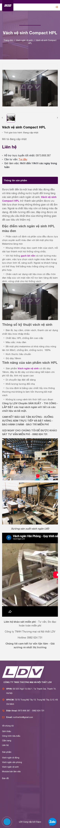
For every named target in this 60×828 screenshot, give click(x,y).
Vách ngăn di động (10, 758)
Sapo (38, 822)
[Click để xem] (30, 88)
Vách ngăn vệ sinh (28, 368)
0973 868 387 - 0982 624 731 (31, 711)
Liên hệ (5, 745)
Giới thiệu (6, 731)
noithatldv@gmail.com (23, 717)
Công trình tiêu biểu (11, 736)
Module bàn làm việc (11, 771)
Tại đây (23, 159)
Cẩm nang (6, 740)
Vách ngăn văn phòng (12, 762)
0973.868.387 (43, 155)
